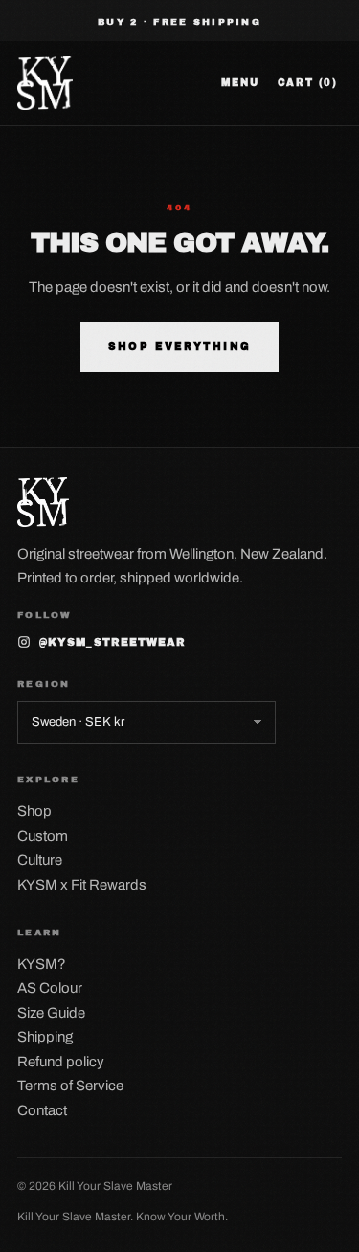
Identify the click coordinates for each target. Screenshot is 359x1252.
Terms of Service (70, 1085)
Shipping (45, 1036)
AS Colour (49, 988)
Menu (239, 82)
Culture (39, 860)
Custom (42, 836)
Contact (42, 1110)
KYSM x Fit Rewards (81, 884)
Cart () (308, 82)
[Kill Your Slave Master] (45, 83)
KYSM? (41, 964)
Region (44, 684)
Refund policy (60, 1061)
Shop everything (179, 346)
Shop (34, 811)
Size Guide (51, 1013)
